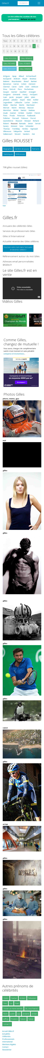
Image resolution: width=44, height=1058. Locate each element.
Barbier (34, 81)
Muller (5, 105)
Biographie (7, 149)
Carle (21, 86)
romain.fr (7, 1024)
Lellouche (18, 102)
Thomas (6, 129)
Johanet (6, 100)
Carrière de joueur (22, 149)
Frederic (14, 1019)
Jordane (26, 1013)
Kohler (35, 100)
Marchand (30, 105)
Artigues (6, 76)
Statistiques (8, 154)
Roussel (19, 121)
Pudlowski (31, 115)
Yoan (17, 1003)
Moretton (7, 110)
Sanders (26, 134)
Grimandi (16, 94)
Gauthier (23, 92)
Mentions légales (9, 1044)
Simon (30, 123)
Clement (32, 84)
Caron (14, 86)
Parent (37, 113)
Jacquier (19, 97)
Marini (14, 107)
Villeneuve (7, 131)
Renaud (27, 121)
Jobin (33, 97)
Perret (33, 118)
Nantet (23, 110)
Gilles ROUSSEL (10, 58)
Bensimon (7, 84)
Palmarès (36, 149)
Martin (21, 105)
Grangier (32, 92)
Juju (18, 1013)
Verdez (25, 129)
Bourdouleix (16, 81)
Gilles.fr (5, 3)
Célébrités (23, 3)
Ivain (5, 97)
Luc (11, 1003)
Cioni (27, 86)
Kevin (5, 1013)
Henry (24, 94)
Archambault (31, 76)
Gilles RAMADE (25, 69)
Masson (30, 107)
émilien (22, 998)
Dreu (5, 89)
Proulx (12, 115)
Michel (15, 110)
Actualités (6, 1034)
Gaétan (14, 998)
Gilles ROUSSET (9, 69)
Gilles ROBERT (24, 63)
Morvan (6, 107)
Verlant (27, 131)
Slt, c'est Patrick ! (31, 1008)
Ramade (22, 123)
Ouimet (13, 113)
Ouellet (29, 113)
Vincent (17, 134)
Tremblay (16, 129)
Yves (5, 1003)
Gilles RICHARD (9, 63)
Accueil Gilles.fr (8, 1031)
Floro (20, 89)
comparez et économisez (14, 354)
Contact (5, 1047)
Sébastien (32, 998)
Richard (36, 121)
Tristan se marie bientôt (13, 1008)
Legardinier (7, 102)
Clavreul (6, 86)
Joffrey (5, 1019)
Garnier (14, 92)
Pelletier (6, 118)
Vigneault (34, 129)
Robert (6, 123)
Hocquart (33, 94)
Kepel (22, 100)
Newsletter (6, 1049)
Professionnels (8, 1039)
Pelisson (24, 118)
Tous (5, 41)
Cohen (23, 84)
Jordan (34, 1013)
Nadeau (32, 110)
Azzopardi (7, 78)
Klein (29, 100)
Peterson (21, 115)
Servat (37, 123)
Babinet (6, 81)
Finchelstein (28, 89)
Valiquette (18, 131)
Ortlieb (21, 113)
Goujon (6, 92)
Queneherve (8, 121)
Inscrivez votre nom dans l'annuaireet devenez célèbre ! (18, 248)
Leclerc (35, 102)
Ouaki (5, 113)
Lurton (27, 102)
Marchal (14, 105)
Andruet (17, 78)
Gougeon (6, 94)
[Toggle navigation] (39, 3)
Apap (14, 76)
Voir (4, 205)
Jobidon (15, 100)
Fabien (23, 1019)
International (7, 1041)
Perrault (15, 118)
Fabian (31, 1019)
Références (20, 154)
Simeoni (14, 126)
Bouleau (33, 78)
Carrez (16, 84)
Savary (6, 126)
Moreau (22, 107)
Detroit (12, 89)
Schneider (29, 126)
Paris (5, 115)
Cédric (5, 998)
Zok (33, 134)
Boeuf (26, 81)
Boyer (24, 78)
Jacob (11, 97)
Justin (12, 1013)
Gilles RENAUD (26, 58)
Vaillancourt (7, 134)
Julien (27, 97)
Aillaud (21, 76)
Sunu (21, 126)
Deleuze (35, 86)
